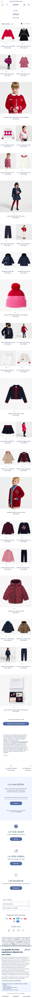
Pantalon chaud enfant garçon (24, 666)
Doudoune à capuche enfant (16, 611)
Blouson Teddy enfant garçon (24, 469)
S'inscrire (16, 803)
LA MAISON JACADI (8, 904)
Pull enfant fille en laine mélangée (24, 370)
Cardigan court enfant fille (8, 46)
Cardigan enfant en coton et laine (16, 512)
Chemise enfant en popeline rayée (8, 567)
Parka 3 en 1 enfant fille (8, 469)
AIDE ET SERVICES (7, 900)
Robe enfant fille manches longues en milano (24, 46)
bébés (12, 942)
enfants (13, 944)
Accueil (15, 10)
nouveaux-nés (20, 941)
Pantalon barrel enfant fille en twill (24, 243)
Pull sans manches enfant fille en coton (24, 145)
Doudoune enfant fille (8, 271)
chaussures (16, 938)
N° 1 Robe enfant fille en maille (24, 342)
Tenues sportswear (16, 1)
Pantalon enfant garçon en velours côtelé (24, 567)
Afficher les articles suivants (16, 723)
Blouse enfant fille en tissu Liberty (8, 172)
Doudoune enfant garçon (8, 666)
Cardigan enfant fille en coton (16, 413)
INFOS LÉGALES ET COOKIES (10, 908)
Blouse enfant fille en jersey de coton (8, 370)
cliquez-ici (19, 811)
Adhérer (16, 839)
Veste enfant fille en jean (8, 342)
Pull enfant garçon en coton (24, 540)
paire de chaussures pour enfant (20, 741)
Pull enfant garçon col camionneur (8, 540)
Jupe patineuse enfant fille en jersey (8, 441)
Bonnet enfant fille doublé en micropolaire (16, 315)
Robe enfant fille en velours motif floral (8, 74)
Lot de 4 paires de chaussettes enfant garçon (16, 710)
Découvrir (16, 863)
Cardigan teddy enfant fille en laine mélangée (16, 117)
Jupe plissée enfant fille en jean (16, 216)
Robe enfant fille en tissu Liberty (24, 74)
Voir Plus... (5, 755)
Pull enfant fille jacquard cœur (8, 145)
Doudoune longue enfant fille (24, 441)
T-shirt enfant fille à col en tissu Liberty (24, 172)
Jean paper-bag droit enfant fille (8, 243)
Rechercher (16, 888)
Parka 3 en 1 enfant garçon (8, 638)
